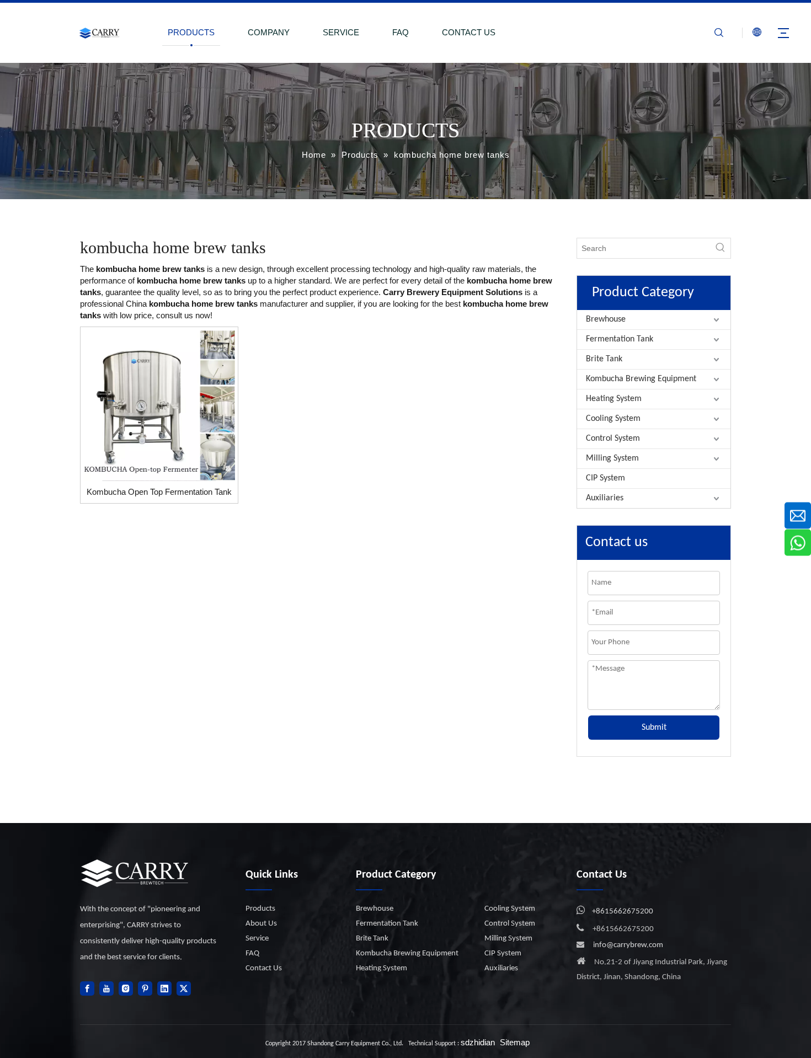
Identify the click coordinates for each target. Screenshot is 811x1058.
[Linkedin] (164, 988)
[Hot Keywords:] (720, 248)
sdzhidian (478, 1042)
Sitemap (515, 1042)
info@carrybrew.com (628, 945)
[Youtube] (106, 988)
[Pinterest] (145, 988)
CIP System (605, 478)
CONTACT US (468, 32)
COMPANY (269, 32)
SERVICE (341, 32)
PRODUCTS (191, 32)
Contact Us (264, 968)
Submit (654, 727)
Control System (613, 438)
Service (257, 938)
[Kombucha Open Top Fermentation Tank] (159, 404)
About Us (261, 924)
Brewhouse (606, 319)
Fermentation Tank (619, 339)
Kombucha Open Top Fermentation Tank (159, 491)
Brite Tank (604, 359)
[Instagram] (126, 988)
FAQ (400, 32)
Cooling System (613, 418)
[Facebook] (87, 988)
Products (260, 909)
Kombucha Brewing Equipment (641, 379)
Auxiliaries (604, 498)
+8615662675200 (622, 911)
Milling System (612, 458)
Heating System (614, 398)
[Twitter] (184, 988)
